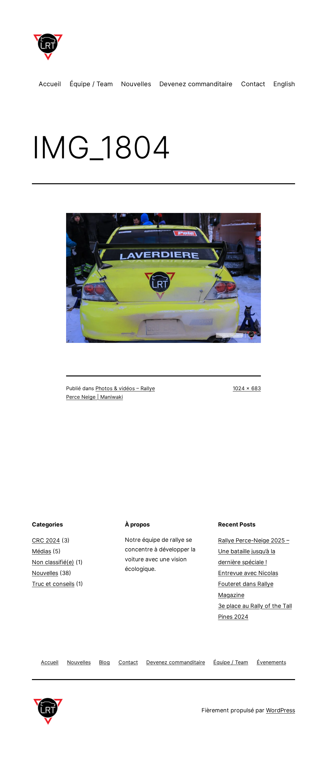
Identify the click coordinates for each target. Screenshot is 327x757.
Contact (253, 84)
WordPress (280, 710)
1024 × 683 (247, 388)
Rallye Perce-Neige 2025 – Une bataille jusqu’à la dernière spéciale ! (253, 551)
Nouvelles (136, 84)
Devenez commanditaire (195, 84)
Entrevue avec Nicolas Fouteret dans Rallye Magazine (248, 584)
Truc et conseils (53, 583)
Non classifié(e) (53, 562)
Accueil (50, 84)
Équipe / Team (91, 84)
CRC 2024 (46, 540)
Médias (41, 551)
